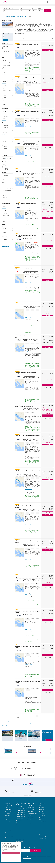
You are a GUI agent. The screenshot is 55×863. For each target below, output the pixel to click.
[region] (11, 852)
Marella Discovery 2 (29, 173)
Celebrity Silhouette (42, 821)
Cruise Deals (12, 1)
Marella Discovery (42, 836)
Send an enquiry (38, 792)
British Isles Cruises (20, 824)
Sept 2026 (34, 38)
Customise (27, 861)
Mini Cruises (7, 813)
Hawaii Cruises (19, 830)
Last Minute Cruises (8, 811)
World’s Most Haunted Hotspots (9, 837)
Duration (39, 8)
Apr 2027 (48, 38)
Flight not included (35, 85)
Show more (4, 54)
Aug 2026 (27, 38)
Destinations (24, 1)
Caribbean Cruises (19, 841)
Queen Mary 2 (41, 813)
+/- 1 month (5, 169)
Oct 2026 (41, 38)
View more (49, 739)
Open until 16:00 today (39, 791)
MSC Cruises (32, 46)
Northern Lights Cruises (20, 818)
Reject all (11, 855)
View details (48, 48)
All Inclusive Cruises (8, 805)
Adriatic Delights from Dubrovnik (24, 406)
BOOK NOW (48, 90)
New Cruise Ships (42, 838)
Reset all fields (5, 246)
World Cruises (18, 822)
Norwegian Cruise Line (32, 811)
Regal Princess (41, 809)
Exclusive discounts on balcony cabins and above (32, 194)
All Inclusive (28, 191)
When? (21, 8)
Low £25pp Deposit (29, 196)
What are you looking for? (8, 8)
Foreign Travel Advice (27, 858)
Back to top (18, 717)
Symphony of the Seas (43, 815)
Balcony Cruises (8, 821)
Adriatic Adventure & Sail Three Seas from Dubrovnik (26, 170)
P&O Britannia (41, 825)
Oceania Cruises (35, 339)
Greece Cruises (19, 828)
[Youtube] (27, 847)
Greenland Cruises (19, 837)
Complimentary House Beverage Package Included (32, 364)
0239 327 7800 (51, 2)
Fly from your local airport (30, 197)
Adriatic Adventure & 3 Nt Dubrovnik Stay (26, 304)
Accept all (11, 852)
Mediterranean (20, 16)
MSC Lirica (27, 46)
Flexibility (33, 8)
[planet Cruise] (4, 2)
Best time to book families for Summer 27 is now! (32, 293)
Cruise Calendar (8, 815)
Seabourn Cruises (31, 827)
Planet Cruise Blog (8, 809)
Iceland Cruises (19, 833)
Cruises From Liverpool (20, 810)
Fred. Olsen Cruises (31, 823)
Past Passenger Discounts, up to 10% (32, 102)
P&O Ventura (41, 817)
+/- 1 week (5, 166)
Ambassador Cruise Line (32, 830)
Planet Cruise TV (32, 847)
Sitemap (49, 856)
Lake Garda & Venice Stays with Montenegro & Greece (27, 436)
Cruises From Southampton (21, 808)
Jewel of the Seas (42, 832)
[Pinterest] (25, 847)
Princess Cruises (31, 807)
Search (47, 10)
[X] (23, 847)
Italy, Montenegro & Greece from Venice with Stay (27, 112)
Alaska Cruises (19, 826)
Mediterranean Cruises (20, 814)
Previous (23, 38)
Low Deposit (36, 133)
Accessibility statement (41, 856)
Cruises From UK (19, 806)
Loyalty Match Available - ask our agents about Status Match (32, 105)
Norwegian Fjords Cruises (21, 816)
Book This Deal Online (35, 291)
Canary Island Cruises (20, 839)
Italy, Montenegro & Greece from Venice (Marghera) (25, 78)
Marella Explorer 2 (29, 408)
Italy (25, 16)
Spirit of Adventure (42, 834)
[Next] (51, 751)
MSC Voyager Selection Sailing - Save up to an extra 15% (32, 70)
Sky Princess (41, 819)
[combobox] (11, 10)
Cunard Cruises (30, 821)
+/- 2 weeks (5, 168)
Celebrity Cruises (31, 809)
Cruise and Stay (8, 830)
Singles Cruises (8, 819)
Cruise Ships (30, 1)
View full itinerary (28, 59)
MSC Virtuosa (41, 811)
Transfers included (35, 72)
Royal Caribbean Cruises (32, 813)
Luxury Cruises (7, 823)
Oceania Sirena (28, 339)
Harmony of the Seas (43, 823)
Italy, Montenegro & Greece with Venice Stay (27, 44)
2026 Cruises (7, 827)
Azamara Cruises (5, 723)
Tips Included (28, 71)
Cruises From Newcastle (20, 812)
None (4, 164)
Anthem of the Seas (42, 807)
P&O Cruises (30, 805)
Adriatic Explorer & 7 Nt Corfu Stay (24, 269)
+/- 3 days (5, 165)
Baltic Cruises (18, 835)
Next (52, 38)
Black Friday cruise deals (9, 834)
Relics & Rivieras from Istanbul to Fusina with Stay (27, 336)
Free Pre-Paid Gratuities (35, 366)
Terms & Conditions (32, 856)
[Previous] (4, 751)
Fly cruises (7, 832)
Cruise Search (7, 825)
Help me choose (10, 219)
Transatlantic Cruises (20, 820)
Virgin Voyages (30, 819)
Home (6, 16)
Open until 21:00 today (13, 791)
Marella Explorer (28, 271)
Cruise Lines (18, 1)
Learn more (40, 779)
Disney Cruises (30, 832)
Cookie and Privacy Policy (23, 856)
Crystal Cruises (18, 723)
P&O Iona (40, 805)
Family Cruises (7, 817)
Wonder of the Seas (42, 830)
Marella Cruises (36, 173)
